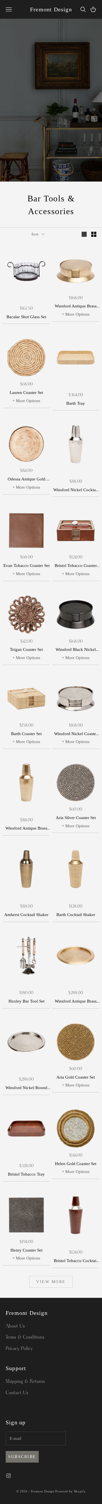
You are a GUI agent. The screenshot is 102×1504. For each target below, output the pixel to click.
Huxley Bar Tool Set (26, 1001)
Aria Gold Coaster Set (75, 1077)
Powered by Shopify (70, 1491)
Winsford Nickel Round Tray (26, 1088)
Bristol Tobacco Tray (26, 1174)
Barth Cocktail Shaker (75, 914)
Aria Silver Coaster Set (76, 817)
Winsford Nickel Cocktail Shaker (75, 490)
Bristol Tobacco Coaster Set (76, 566)
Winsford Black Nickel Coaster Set (76, 650)
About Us (15, 1326)
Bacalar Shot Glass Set (26, 317)
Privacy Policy (19, 1348)
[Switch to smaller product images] (93, 234)
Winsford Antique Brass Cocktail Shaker (26, 829)
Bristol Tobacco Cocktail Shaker (75, 1261)
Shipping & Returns (25, 1381)
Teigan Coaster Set (26, 649)
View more (51, 1282)
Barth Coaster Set (26, 733)
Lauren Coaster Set (26, 392)
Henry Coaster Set (26, 1250)
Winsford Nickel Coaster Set (75, 734)
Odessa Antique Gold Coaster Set (26, 480)
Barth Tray (75, 403)
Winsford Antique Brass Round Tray (76, 1002)
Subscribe (22, 1457)
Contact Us (17, 1392)
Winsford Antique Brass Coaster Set (76, 307)
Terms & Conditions (25, 1337)
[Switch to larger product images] (84, 234)
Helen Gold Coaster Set (75, 1163)
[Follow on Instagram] (8, 1475)
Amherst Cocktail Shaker (26, 914)
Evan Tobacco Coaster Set (26, 565)
